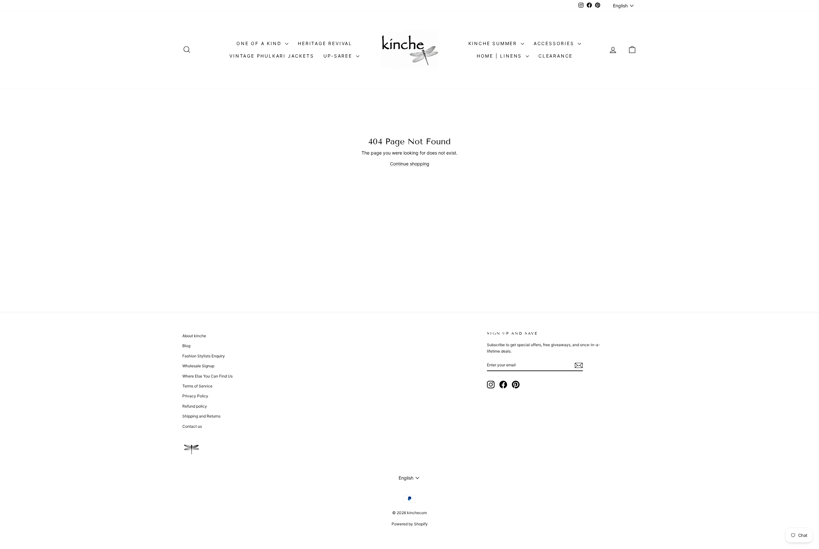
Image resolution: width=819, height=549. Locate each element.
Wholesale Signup (198, 365)
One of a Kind (259, 43)
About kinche (194, 335)
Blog (186, 345)
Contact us (192, 426)
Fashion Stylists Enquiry (203, 356)
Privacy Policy (195, 396)
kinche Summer (493, 43)
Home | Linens (500, 56)
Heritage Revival (325, 43)
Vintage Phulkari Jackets (271, 56)
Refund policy (194, 406)
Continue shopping (409, 163)
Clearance (555, 56)
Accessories (555, 43)
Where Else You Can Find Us (207, 376)
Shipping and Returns (201, 416)
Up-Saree (338, 56)
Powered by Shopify (410, 523)
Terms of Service (197, 386)
